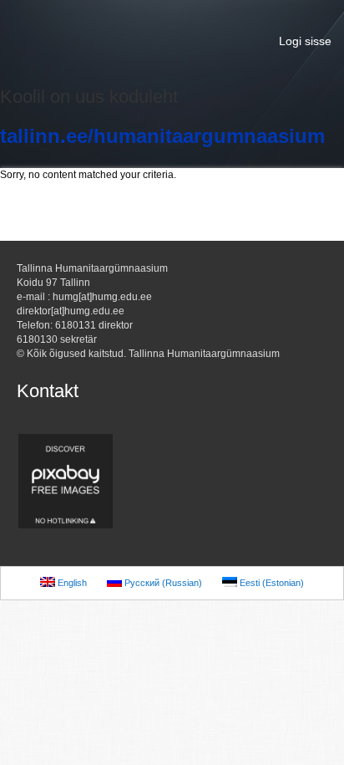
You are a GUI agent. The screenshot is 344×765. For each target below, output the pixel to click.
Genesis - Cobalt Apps (172, 42)
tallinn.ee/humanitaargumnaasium (162, 136)
